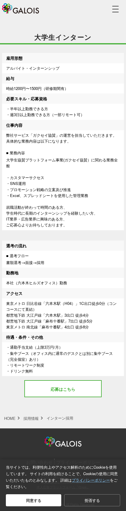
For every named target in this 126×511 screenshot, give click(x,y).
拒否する (92, 500)
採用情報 (31, 418)
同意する (33, 500)
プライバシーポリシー (91, 480)
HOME (10, 418)
